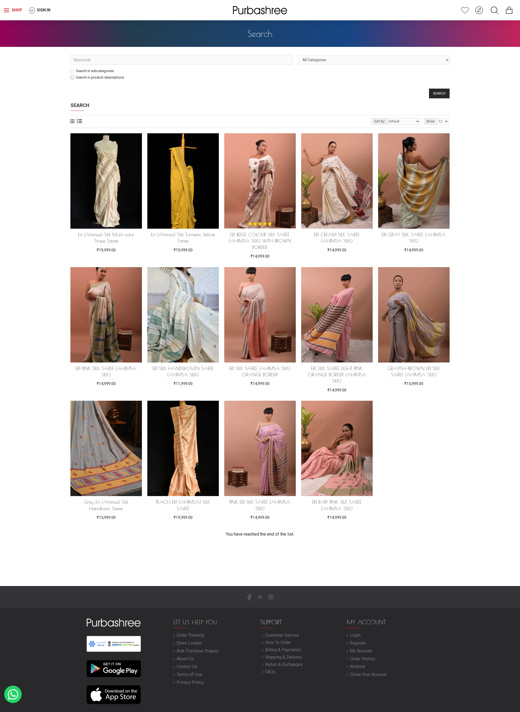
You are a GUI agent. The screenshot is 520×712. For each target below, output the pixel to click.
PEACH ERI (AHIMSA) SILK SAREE (183, 505)
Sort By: (379, 121)
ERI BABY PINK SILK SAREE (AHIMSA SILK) (337, 505)
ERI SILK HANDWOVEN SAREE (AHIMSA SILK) (183, 371)
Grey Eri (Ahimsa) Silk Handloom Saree (106, 505)
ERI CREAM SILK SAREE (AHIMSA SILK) (337, 238)
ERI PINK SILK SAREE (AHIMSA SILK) (106, 371)
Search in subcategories (95, 71)
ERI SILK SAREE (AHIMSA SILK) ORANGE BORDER (260, 371)
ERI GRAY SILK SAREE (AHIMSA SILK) (414, 238)
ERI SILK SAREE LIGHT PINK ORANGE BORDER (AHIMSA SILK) (337, 374)
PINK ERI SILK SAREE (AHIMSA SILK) (259, 505)
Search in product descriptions (100, 77)
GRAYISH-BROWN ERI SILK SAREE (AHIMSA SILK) (414, 371)
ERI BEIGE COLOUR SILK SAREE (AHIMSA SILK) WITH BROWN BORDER (260, 241)
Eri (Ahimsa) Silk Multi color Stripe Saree (106, 238)
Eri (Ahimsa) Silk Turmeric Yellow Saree (183, 238)
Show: (430, 121)
